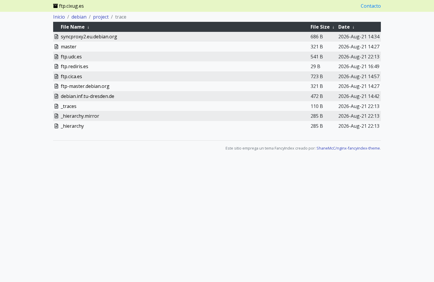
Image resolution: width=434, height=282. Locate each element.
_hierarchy (72, 126)
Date (344, 27)
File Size (320, 27)
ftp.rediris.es (74, 66)
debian (79, 17)
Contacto (371, 6)
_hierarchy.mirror (80, 116)
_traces (68, 106)
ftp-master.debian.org (85, 86)
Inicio (59, 17)
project (101, 17)
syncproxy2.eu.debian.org (89, 36)
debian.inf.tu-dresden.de (87, 96)
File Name (73, 27)
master (68, 46)
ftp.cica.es (71, 76)
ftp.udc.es (71, 56)
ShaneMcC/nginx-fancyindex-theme (348, 148)
